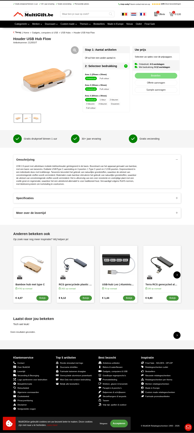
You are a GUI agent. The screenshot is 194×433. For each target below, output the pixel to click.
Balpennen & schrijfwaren (114, 392)
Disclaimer (22, 405)
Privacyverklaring (25, 400)
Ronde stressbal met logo (71, 363)
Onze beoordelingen (171, 4)
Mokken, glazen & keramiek (115, 384)
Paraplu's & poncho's (112, 388)
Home (26, 32)
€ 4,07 (19, 298)
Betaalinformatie (24, 384)
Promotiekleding (110, 379)
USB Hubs (66, 32)
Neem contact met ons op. (135, 4)
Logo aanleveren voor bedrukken (32, 379)
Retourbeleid (23, 388)
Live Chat (188, 427)
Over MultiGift (23, 367)
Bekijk (42, 298)
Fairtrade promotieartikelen (157, 396)
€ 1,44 (105, 298)
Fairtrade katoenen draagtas (73, 371)
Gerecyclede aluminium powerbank (76, 375)
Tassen (106, 400)
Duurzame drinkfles (69, 367)
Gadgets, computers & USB (45, 32)
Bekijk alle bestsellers (69, 384)
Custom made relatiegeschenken (160, 392)
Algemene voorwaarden (28, 392)
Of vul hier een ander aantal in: (100, 58)
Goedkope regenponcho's (114, 375)
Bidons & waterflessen (113, 367)
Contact (20, 363)
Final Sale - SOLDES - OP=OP (159, 363)
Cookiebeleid (23, 396)
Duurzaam (50, 24)
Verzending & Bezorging (28, 375)
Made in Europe (152, 388)
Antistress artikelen (111, 363)
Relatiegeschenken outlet (156, 367)
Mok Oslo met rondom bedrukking (75, 379)
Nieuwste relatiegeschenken (158, 375)
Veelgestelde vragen (26, 409)
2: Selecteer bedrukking (101, 66)
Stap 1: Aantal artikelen (100, 49)
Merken (36, 24)
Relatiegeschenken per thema (158, 379)
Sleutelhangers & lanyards (114, 396)
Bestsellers (150, 371)
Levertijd (21, 371)
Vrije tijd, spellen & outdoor (115, 405)
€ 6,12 (62, 298)
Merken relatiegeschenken (157, 384)
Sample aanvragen (156, 90)
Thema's (84, 24)
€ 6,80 (149, 298)
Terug (18, 32)
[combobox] (84, 14)
